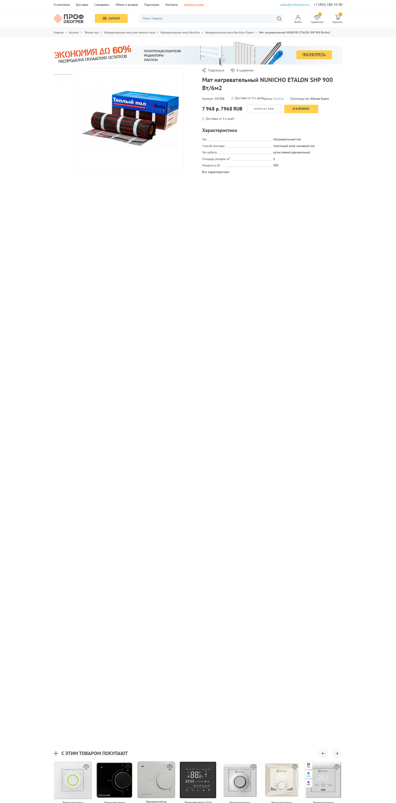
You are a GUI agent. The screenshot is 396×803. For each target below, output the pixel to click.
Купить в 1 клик (264, 108)
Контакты (171, 5)
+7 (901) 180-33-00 (328, 4)
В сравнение (245, 70)
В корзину (301, 109)
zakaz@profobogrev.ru (295, 5)
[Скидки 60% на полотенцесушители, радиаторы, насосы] (198, 54)
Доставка (82, 5)
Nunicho (278, 99)
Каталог (114, 18)
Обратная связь (194, 4)
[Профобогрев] (69, 18)
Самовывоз (101, 5)
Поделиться (216, 70)
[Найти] (279, 18)
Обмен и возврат (127, 5)
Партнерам (151, 5)
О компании (62, 5)
